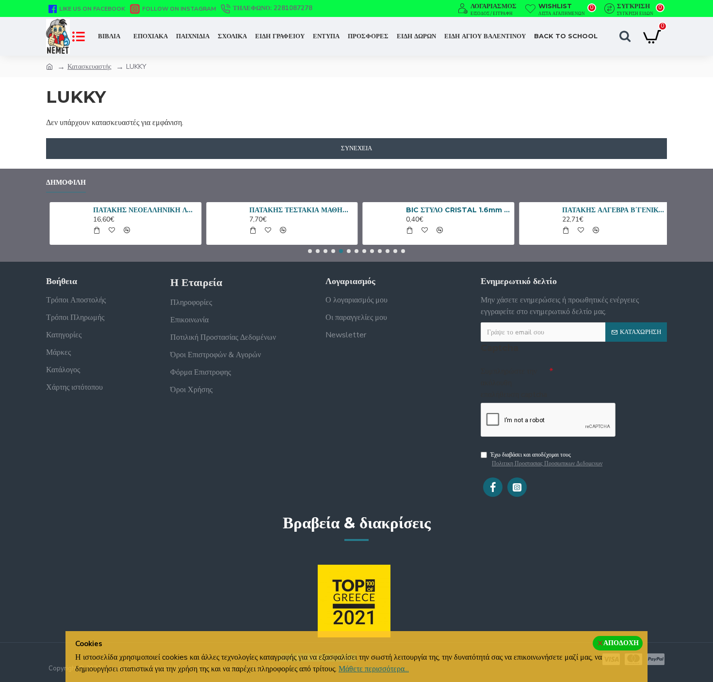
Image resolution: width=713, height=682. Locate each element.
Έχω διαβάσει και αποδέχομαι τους (546, 459)
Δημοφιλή (66, 182)
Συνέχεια (356, 148)
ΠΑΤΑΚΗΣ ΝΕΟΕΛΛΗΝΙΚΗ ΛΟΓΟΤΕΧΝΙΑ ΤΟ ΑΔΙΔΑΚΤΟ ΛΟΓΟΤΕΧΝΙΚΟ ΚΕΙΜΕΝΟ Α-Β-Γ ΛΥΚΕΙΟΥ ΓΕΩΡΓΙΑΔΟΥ (142, 210)
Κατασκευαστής (89, 66)
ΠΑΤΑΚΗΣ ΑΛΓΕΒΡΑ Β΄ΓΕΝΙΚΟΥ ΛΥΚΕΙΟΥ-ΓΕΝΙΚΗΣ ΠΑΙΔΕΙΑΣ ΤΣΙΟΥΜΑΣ (611, 210)
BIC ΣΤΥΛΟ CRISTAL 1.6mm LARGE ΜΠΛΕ (455, 210)
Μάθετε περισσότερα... (374, 669)
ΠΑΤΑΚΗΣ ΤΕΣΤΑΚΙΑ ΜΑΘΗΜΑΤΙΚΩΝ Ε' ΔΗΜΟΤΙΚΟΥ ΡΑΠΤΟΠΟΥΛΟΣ (298, 210)
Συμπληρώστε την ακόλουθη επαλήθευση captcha (514, 383)
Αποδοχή (621, 643)
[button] (310, 251)
